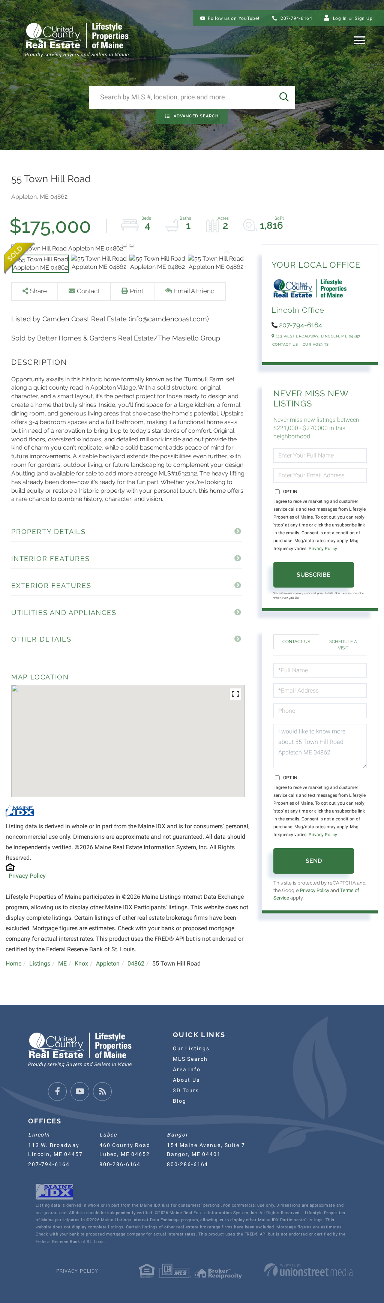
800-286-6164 (120, 1164)
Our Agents (316, 344)
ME (62, 963)
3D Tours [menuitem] (186, 1090)
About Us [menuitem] (186, 1080)
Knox (81, 963)
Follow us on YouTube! (234, 18)
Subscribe (313, 574)
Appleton (108, 963)
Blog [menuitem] (179, 1101)
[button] (284, 97)
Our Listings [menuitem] (191, 1048)
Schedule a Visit (343, 645)
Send (314, 860)
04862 (136, 963)
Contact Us (285, 344)
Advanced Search (196, 116)
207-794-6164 (295, 18)
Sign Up (363, 18)
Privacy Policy (27, 875)
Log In (340, 18)
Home (13, 963)
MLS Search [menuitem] (190, 1059)
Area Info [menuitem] (187, 1069)
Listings (39, 963)
